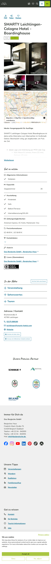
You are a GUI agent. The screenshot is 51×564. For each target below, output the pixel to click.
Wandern (11, 474)
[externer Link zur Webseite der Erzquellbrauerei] (36, 384)
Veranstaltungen (14, 469)
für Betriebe (13, 519)
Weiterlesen (9, 160)
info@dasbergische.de (17, 436)
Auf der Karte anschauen (39, 281)
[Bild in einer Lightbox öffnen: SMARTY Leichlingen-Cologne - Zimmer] (25, 58)
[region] (25, 107)
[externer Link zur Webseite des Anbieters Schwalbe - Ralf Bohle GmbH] (15, 370)
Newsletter (12, 487)
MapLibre (9, 118)
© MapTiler (17, 118)
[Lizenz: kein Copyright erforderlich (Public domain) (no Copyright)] (11, 269)
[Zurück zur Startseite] (4, 3)
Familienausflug (14, 483)
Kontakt (11, 514)
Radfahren (12, 478)
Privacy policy (43, 535)
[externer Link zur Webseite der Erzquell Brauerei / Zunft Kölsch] (15, 384)
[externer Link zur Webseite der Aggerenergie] (36, 370)
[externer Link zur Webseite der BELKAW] (15, 398)
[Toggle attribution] (44, 117)
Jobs (9, 528)
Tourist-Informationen (17, 523)
